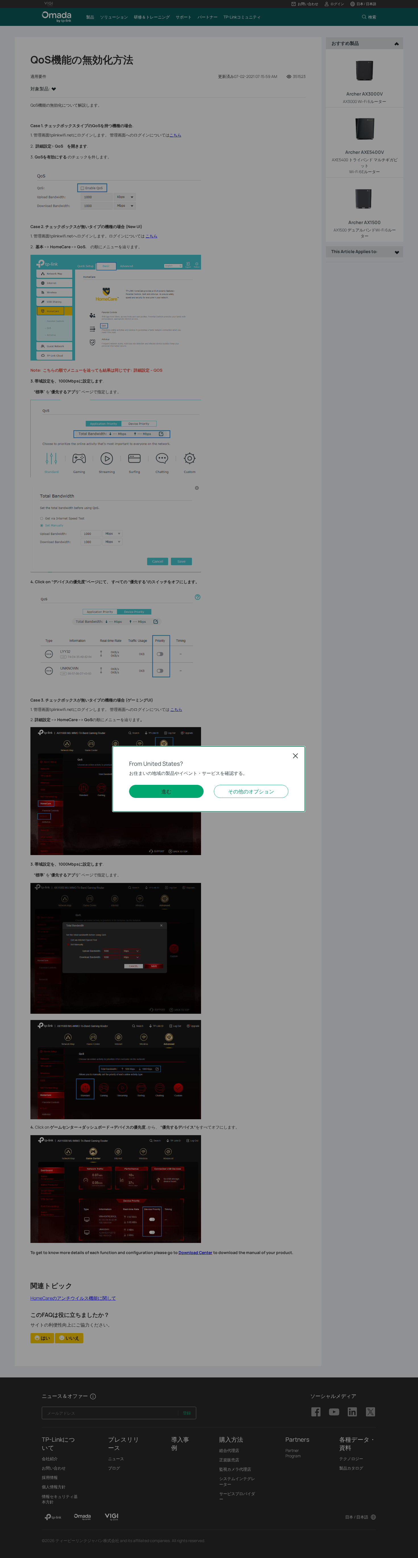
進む (166, 791)
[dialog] (209, 779)
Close (295, 755)
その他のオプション (251, 791)
